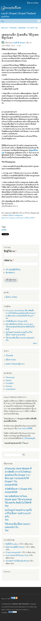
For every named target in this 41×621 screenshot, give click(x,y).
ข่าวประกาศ (32, 27)
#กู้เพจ (11, 215)
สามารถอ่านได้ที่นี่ (25, 428)
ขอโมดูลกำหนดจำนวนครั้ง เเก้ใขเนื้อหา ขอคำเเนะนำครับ (19, 333)
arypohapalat (10, 389)
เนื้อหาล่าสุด (11, 359)
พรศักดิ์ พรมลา (19, 42)
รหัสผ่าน (9, 260)
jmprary (9, 380)
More (35, 343)
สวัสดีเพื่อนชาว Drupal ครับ (16, 321)
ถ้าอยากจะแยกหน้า (13, 552)
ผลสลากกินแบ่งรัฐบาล (14, 363)
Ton (7, 505)
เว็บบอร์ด (9, 355)
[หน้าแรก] (11, 8)
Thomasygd (10, 377)
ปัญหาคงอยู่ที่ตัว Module (15, 547)
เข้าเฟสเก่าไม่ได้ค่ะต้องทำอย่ (17, 561)
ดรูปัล (4, 229)
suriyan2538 (11, 484)
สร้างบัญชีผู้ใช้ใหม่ (13, 269)
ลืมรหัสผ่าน (10, 272)
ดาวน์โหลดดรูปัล (28, 438)
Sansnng (9, 386)
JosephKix (10, 383)
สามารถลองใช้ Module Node (17, 555)
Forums (13, 27)
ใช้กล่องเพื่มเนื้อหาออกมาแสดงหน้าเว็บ (17, 525)
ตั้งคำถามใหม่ (32, 2)
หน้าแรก (4, 27)
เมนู (2, 21)
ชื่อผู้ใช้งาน (10, 251)
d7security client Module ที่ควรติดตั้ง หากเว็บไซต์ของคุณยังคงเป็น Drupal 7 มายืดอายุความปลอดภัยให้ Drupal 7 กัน (21, 314)
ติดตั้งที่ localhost (12, 544)
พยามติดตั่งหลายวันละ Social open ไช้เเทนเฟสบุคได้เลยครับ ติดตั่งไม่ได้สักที (20, 326)
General (22, 27)
